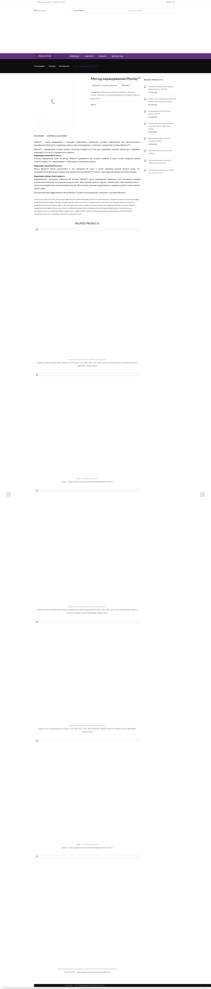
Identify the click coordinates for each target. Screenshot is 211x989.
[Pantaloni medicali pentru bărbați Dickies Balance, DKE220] (145, 89)
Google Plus (111, 104)
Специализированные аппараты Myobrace (123, 95)
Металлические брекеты (85, 359)
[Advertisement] (105, 35)
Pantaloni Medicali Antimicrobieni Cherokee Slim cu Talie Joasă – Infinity (161, 126)
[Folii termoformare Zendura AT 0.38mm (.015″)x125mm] (145, 162)
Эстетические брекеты (96, 725)
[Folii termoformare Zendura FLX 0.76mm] (145, 152)
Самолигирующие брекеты (106, 969)
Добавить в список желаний (105, 85)
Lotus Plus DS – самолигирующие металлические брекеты (87, 972)
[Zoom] (39, 120)
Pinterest (107, 104)
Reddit (120, 104)
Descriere (39, 136)
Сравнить (125, 85)
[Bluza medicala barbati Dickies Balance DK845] (145, 114)
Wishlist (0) (170, 2)
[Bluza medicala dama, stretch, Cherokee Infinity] (145, 141)
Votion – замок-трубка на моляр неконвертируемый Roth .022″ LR (87, 482)
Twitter (102, 104)
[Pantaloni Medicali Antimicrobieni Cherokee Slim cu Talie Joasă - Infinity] (145, 127)
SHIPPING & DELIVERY (57, 136)
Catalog (52, 66)
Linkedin (116, 104)
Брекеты (72, 359)
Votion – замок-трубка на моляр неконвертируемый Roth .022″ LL (87, 848)
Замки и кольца (82, 478)
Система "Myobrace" (119, 92)
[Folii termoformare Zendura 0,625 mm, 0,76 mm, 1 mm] (145, 172)
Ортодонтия (64, 66)
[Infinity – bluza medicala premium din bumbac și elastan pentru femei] (145, 101)
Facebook (98, 104)
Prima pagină (39, 66)
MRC (98, 99)
